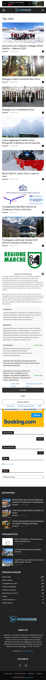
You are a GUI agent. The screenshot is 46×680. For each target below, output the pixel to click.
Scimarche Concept (20, 673)
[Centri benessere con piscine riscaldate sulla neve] (7, 552)
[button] (43, 274)
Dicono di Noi (8, 673)
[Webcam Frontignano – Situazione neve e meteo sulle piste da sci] (7, 542)
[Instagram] (26, 665)
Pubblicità (31, 673)
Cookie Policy (10, 406)
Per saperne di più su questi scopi (34, 385)
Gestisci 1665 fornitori (15, 385)
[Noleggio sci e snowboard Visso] (23, 96)
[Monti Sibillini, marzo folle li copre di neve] (23, 160)
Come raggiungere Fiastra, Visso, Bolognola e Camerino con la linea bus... (22, 141)
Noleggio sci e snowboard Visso (18, 109)
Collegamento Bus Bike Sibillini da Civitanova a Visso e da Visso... (19, 208)
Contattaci (39, 673)
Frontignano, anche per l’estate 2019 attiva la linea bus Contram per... (20, 241)
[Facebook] (20, 665)
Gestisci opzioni (23, 402)
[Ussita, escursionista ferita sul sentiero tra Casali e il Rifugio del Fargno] (6, 524)
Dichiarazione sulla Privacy (26, 406)
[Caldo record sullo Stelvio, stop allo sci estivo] (6, 513)
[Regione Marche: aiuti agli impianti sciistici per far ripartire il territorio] (23, 260)
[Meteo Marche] (8, 464)
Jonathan (5, 51)
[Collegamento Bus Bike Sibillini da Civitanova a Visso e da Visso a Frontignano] (23, 193)
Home (4, 15)
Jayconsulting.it (28, 677)
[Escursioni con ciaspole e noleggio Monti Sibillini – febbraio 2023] (23, 32)
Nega (23, 396)
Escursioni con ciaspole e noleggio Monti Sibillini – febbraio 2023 (22, 47)
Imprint (40, 406)
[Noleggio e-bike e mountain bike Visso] (23, 66)
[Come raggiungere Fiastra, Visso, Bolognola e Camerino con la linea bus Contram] (23, 127)
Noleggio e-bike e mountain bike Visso (21, 79)
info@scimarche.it (27, 651)
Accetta (23, 390)
